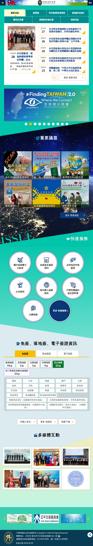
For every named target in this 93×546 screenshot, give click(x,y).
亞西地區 (22, 364)
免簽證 (25, 353)
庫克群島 (80, 390)
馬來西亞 (14, 395)
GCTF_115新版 (35, 124)
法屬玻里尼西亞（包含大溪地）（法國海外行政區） (67, 406)
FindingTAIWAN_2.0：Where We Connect (30, 124)
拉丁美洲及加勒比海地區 (17, 372)
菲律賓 (63, 390)
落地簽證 (46, 353)
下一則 (88, 518)
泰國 (47, 390)
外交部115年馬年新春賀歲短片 (44, 124)
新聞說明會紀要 (46, 19)
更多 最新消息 (70, 77)
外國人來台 (25, 421)
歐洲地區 (10, 364)
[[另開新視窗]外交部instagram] (75, 479)
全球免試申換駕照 (62, 124)
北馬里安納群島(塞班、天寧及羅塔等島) (67, 400)
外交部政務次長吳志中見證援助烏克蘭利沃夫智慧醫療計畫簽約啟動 (65, 49)
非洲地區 (46, 364)
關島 (14, 381)
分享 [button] (90, 534)
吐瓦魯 (14, 390)
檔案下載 (65, 421)
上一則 (5, 518)
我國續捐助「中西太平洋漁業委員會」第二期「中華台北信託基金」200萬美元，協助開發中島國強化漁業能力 (65, 69)
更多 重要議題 (72, 215)
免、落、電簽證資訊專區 (67, 124)
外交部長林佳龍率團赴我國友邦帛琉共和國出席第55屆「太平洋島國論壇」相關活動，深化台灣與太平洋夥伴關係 (65, 39)
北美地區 (34, 364)
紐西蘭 (30, 390)
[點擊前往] (21, 37)
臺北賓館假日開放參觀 (26, 124)
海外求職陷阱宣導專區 (53, 124)
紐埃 (14, 386)
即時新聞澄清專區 (57, 13)
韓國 (47, 381)
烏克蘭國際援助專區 (57, 124)
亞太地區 (58, 364)
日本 (30, 381)
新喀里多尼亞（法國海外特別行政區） (26, 400)
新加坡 (80, 386)
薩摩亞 (63, 386)
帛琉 (30, 386)
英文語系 (90, 2)
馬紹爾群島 (30, 395)
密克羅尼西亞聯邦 (48, 395)
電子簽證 (68, 353)
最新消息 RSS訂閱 (54, 77)
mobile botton (2, 2)
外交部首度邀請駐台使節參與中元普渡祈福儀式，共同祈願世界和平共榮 (65, 30)
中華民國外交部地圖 (59, 536)
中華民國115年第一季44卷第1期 (39, 124)
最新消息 (15, 13)
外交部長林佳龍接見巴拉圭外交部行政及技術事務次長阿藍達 (65, 59)
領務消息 (75, 19)
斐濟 (47, 386)
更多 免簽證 (46, 421)
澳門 (63, 381)
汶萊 (80, 381)
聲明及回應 (18, 19)
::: (4, 525)
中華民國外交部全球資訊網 (46, 2)
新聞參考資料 (78, 13)
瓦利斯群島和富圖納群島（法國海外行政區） (26, 406)
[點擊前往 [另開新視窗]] (46, 105)
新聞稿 (36, 13)
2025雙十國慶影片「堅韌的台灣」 (48, 124)
